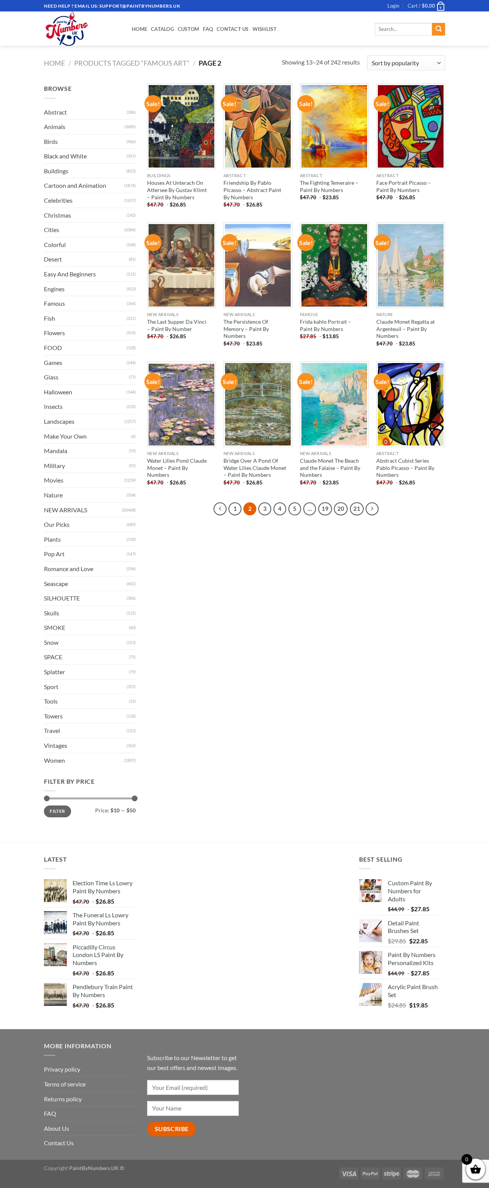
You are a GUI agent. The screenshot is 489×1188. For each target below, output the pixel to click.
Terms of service (65, 1084)
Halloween (58, 391)
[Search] (438, 29)
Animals (54, 126)
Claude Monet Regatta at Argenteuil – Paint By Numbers (405, 328)
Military (54, 465)
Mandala (55, 450)
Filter (57, 811)
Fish (49, 318)
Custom (188, 29)
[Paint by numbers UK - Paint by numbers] (82, 28)
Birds (51, 141)
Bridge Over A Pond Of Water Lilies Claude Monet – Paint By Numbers (254, 467)
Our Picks (57, 524)
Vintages (55, 745)
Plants (52, 539)
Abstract (55, 112)
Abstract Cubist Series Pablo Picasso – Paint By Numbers (405, 467)
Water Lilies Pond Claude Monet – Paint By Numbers (177, 467)
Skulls (51, 613)
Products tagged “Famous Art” (131, 63)
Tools (51, 701)
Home (139, 29)
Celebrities (58, 200)
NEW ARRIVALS (65, 509)
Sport (51, 686)
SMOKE (54, 627)
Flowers (54, 332)
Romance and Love (68, 568)
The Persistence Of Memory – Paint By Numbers (246, 328)
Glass (51, 377)
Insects (53, 406)
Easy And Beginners (70, 274)
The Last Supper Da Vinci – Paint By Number (176, 325)
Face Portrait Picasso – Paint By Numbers (403, 186)
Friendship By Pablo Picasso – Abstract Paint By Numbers (252, 189)
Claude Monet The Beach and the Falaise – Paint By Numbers (330, 467)
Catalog (162, 29)
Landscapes (59, 421)
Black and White (65, 156)
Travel (52, 730)
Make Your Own (65, 436)
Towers (53, 716)
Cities (51, 229)
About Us (56, 1128)
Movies (53, 480)
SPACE (53, 656)
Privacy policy (62, 1069)
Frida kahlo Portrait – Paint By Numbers (325, 325)
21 (356, 508)
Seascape (56, 583)
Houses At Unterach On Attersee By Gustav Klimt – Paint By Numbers (177, 189)
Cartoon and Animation (75, 185)
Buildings (56, 170)
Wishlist (265, 29)
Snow (51, 642)
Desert (53, 259)
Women (54, 760)
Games (53, 362)
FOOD (53, 347)
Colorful (55, 244)
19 (325, 508)
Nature (53, 495)
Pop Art (54, 553)
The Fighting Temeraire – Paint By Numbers (329, 186)
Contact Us (233, 29)
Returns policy (63, 1098)
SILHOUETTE (62, 598)
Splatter (54, 671)
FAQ (208, 29)
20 (340, 508)
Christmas (57, 215)
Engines (54, 288)
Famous (54, 303)
